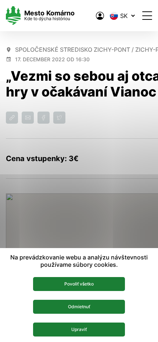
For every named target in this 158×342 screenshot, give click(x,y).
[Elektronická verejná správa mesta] (100, 16)
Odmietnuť (79, 306)
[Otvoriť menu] (147, 15)
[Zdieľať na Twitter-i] (59, 118)
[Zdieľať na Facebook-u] (43, 118)
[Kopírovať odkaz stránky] (12, 118)
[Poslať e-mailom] (28, 118)
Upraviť (79, 329)
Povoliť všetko (79, 284)
